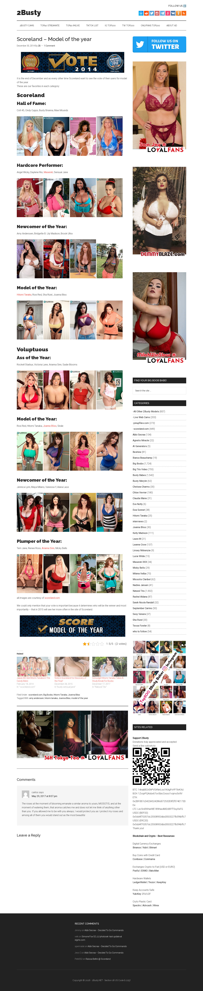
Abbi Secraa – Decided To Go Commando (104, 930)
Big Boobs (48, 695)
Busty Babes (139, 475)
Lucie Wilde (139, 556)
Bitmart (153, 847)
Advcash (147, 905)
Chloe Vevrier (140, 492)
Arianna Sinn (48, 548)
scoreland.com (52, 597)
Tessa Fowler (140, 625)
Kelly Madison (140, 533)
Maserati (48, 172)
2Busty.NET (97, 980)
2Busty (29, 12)
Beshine (137, 452)
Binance (137, 847)
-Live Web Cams (141, 417)
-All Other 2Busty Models (146, 411)
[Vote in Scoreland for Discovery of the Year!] (72, 667)
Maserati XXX (140, 562)
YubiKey (137, 893)
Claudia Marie (140, 498)
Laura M (137, 538)
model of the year (79, 698)
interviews (138, 521)
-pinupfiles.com (141, 423)
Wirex (156, 905)
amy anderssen (36, 698)
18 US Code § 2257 (121, 980)
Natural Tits (139, 591)
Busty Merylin (140, 481)
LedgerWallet (140, 882)
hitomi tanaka (51, 698)
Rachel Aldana (140, 596)
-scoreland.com (35, 695)
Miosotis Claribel (142, 579)
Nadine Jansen (140, 585)
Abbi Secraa (139, 434)
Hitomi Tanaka (24, 294)
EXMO (144, 870)
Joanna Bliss (49, 425)
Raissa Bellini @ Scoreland (98, 959)
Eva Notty (138, 504)
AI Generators (140, 446)
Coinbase (138, 859)
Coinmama (149, 859)
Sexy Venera (139, 614)
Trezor (151, 882)
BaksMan (154, 870)
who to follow (140, 631)
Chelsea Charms (141, 486)
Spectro (137, 905)
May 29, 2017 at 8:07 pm (44, 796)
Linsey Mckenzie (142, 550)
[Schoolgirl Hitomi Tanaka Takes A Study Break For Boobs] (109, 667)
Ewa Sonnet (139, 509)
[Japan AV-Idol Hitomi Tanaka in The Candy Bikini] (34, 667)
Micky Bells (139, 567)
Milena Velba (139, 573)
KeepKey (161, 882)
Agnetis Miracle (141, 440)
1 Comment (49, 46)
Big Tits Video (140, 469)
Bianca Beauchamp (142, 457)
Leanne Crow (139, 544)
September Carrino (142, 608)
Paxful (136, 870)
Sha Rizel (138, 619)
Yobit (145, 847)
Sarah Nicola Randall (143, 602)
